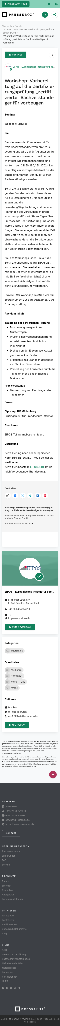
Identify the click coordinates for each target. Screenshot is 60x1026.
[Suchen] (45, 15)
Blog (4, 933)
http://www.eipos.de (19, 618)
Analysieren (8, 894)
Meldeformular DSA (12, 963)
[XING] (19, 987)
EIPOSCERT (37, 467)
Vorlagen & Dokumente (14, 929)
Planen (6, 881)
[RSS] (11, 987)
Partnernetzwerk (11, 851)
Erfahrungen (9, 855)
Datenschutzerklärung (14, 954)
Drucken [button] (12, 707)
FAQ (4, 860)
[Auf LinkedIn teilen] (38, 496)
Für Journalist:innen (13, 899)
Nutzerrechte (9, 968)
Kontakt (17, 55)
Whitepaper (8, 915)
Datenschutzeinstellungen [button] (16, 959)
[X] (15, 987)
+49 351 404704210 (19, 609)
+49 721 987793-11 (16, 815)
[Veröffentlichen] (53, 774)
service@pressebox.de (27, 766)
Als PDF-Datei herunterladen (23, 716)
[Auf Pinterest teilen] (45, 496)
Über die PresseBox (15, 846)
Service (6, 864)
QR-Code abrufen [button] (17, 711)
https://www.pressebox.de (20, 824)
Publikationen (9, 924)
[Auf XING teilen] (30, 496)
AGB (4, 950)
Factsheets (8, 920)
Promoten (7, 890)
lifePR (5, 981)
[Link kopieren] (8, 496)
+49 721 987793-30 (16, 811)
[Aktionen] (52, 55)
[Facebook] (3, 987)
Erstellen (6, 885)
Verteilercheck (9, 976)
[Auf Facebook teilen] (15, 496)
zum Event (18, 725)
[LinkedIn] (7, 987)
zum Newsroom (21, 627)
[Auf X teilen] (23, 496)
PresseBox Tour (17, 4)
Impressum (8, 972)
